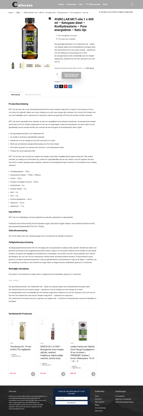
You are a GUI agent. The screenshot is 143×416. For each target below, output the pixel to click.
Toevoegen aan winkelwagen (71, 75)
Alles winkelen (99, 402)
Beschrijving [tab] (15, 94)
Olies (81, 4)
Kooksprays (71, 4)
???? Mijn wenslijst (93, 4)
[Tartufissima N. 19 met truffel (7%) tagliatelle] (22, 331)
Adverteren (98, 411)
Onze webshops (100, 408)
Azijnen (61, 4)
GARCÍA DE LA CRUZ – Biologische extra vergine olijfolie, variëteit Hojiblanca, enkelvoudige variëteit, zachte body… (52, 352)
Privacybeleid (119, 396)
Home (11, 12)
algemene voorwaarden (123, 399)
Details (83, 68)
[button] (50, 18)
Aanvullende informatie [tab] (33, 94)
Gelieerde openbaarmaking (124, 402)
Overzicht (98, 399)
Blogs (105, 4)
